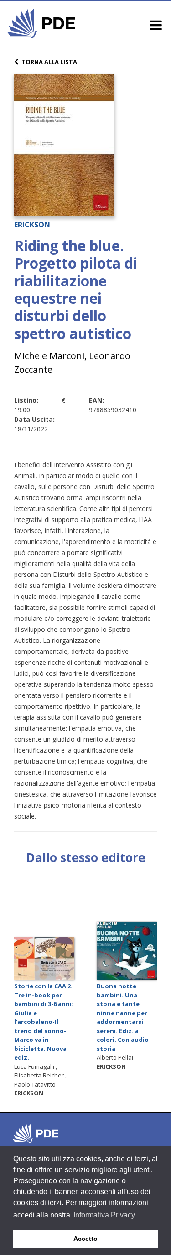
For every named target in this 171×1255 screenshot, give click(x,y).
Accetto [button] (85, 1238)
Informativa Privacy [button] (104, 1215)
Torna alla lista (49, 62)
